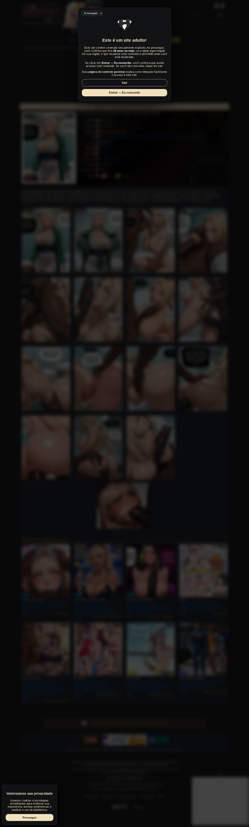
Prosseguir (30, 817)
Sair (124, 82)
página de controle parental (106, 71)
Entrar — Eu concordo (124, 92)
